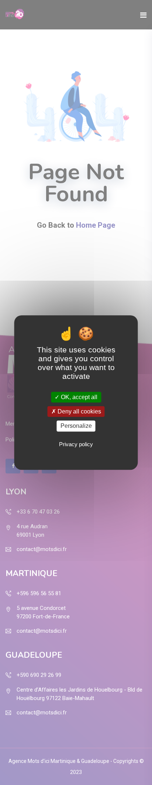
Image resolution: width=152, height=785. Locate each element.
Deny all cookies (78, 411)
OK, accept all (78, 397)
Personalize (76, 426)
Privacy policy (76, 444)
